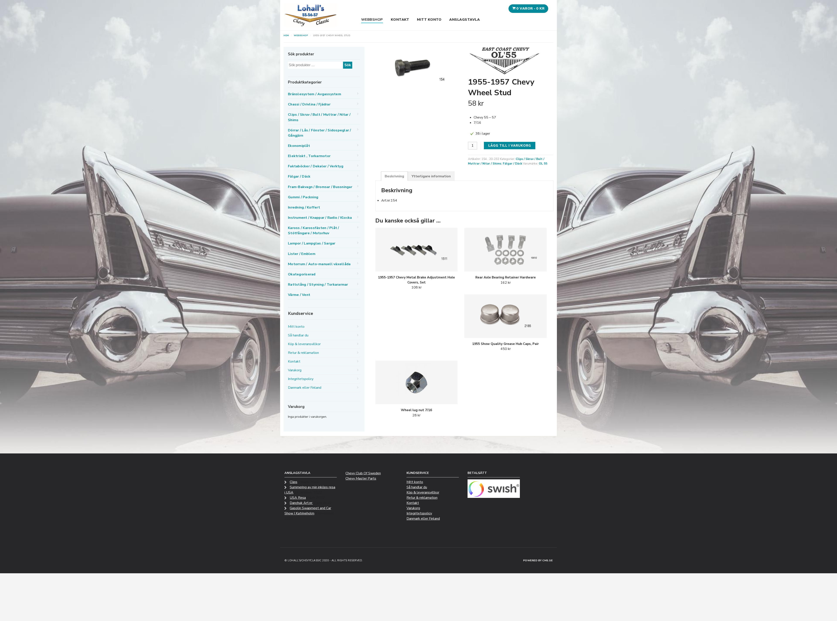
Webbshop (372, 19)
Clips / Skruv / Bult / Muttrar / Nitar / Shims (319, 117)
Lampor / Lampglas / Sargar (311, 243)
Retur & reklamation (303, 352)
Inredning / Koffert (304, 207)
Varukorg (294, 370)
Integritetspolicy (300, 379)
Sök (347, 65)
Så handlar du (298, 335)
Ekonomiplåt (299, 145)
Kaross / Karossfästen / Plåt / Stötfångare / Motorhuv (313, 231)
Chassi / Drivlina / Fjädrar (309, 104)
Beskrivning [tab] (394, 176)
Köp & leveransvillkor (304, 344)
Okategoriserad (302, 274)
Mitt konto (429, 19)
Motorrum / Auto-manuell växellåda (319, 264)
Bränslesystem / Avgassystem (314, 94)
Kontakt (400, 19)
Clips (293, 482)
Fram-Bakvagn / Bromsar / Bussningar (320, 187)
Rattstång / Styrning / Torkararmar (318, 284)
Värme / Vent (299, 294)
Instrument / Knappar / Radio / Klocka (320, 217)
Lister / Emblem (301, 253)
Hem (286, 35)
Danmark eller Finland (304, 387)
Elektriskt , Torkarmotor (309, 156)
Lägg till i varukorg (509, 145)
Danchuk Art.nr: (301, 503)
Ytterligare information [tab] (431, 176)
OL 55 (543, 163)
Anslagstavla (464, 19)
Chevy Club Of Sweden (363, 473)
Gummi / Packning (303, 197)
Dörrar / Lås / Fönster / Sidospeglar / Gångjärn (319, 133)
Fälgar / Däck (512, 163)
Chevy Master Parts (360, 478)
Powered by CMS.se (538, 560)
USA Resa (298, 497)
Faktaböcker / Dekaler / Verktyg (315, 166)
